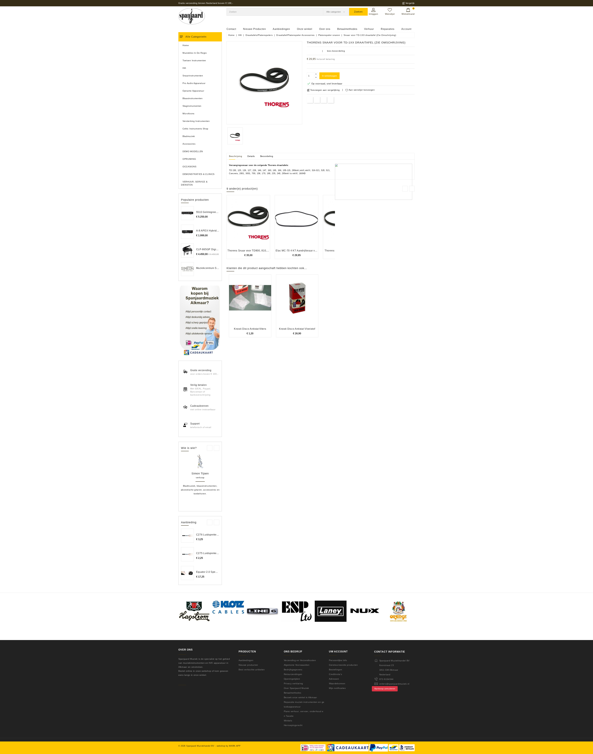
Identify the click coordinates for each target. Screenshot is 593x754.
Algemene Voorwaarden (296, 665)
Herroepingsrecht (293, 725)
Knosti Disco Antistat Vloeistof (297, 329)
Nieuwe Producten (254, 29)
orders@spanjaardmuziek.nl (394, 684)
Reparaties (387, 29)
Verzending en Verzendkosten (300, 660)
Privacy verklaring (293, 683)
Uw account (338, 651)
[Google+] (324, 100)
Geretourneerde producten (343, 665)
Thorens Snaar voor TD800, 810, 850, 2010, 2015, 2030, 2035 (264, 250)
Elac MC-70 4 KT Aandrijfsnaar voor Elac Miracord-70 (308, 250)
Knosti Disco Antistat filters (250, 329)
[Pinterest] (331, 100)
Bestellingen (335, 669)
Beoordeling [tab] (266, 156)
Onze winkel (304, 29)
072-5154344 (386, 679)
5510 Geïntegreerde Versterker (214, 212)
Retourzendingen (293, 674)
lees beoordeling (336, 51)
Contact (231, 29)
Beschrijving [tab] (235, 156)
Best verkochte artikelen (252, 669)
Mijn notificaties (337, 688)
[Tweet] (317, 100)
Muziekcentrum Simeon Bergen (214, 268)
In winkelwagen (329, 76)
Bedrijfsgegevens (293, 669)
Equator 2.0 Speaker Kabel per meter (218, 572)
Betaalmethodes (347, 29)
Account (406, 29)
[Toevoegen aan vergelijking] (248, 223)
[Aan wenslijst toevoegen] (240, 223)
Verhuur (369, 29)
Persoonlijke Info (338, 660)
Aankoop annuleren (384, 688)
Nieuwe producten (248, 665)
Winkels (288, 720)
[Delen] (310, 100)
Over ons (324, 29)
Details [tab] (251, 156)
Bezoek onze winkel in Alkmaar (300, 697)
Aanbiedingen (281, 29)
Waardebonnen (337, 683)
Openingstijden (292, 679)
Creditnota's (335, 674)
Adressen (334, 679)
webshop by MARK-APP (229, 746)
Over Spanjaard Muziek (296, 688)
